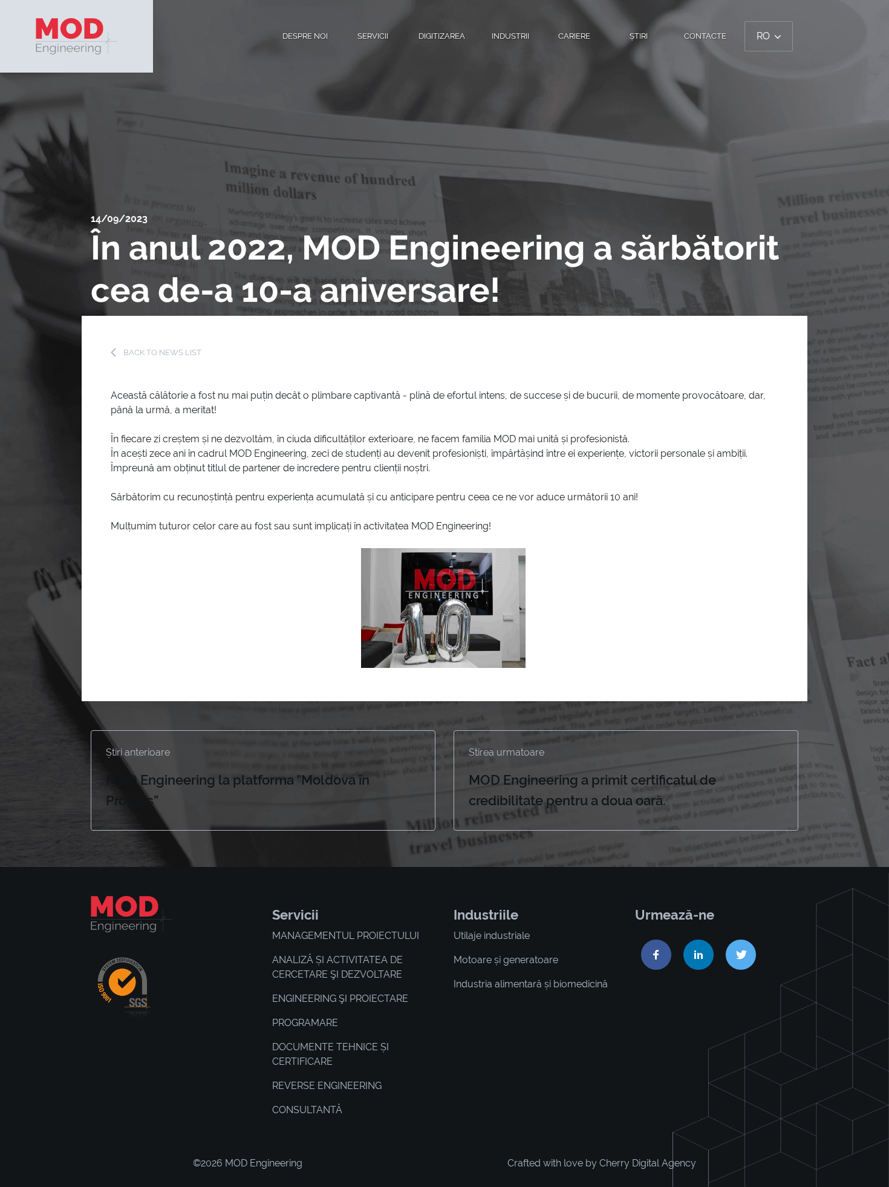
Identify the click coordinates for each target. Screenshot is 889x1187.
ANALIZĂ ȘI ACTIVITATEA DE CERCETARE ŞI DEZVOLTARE (337, 967)
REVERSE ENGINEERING (327, 1085)
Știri (639, 36)
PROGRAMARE (305, 1022)
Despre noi (305, 36)
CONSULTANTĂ (307, 1110)
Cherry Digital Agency (647, 1163)
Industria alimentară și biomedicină (531, 984)
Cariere (574, 36)
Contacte (705, 36)
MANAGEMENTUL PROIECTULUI (345, 935)
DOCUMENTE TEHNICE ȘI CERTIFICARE (330, 1054)
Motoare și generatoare (506, 960)
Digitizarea (441, 36)
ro (764, 36)
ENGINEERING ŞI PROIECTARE (340, 998)
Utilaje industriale (492, 935)
